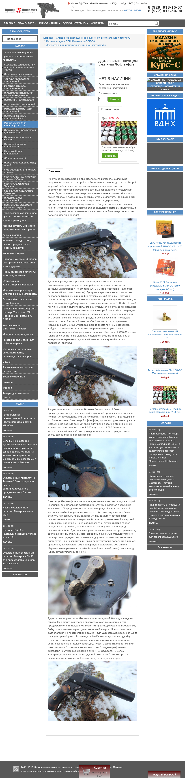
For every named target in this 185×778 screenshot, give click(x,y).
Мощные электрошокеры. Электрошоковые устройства (20, 291)
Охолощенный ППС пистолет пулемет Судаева (20, 178)
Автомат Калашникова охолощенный (16, 80)
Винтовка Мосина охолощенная (13, 152)
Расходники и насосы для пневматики (18, 369)
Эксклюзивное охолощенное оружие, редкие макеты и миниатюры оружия (20, 216)
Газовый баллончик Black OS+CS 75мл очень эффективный (165, 330)
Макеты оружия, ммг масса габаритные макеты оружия (19, 227)
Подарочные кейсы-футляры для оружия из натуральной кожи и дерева (20, 262)
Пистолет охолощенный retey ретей (20, 164)
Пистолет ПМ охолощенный (19, 104)
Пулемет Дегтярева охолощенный (15, 145)
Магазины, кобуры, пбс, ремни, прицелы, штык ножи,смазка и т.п (17, 244)
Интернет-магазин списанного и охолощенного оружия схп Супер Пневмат (78, 767)
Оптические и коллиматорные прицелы (18, 282)
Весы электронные (14, 376)
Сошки (6, 361)
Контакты (97, 23)
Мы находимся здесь (165, 168)
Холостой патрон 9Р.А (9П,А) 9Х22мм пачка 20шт (165, 408)
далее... (7, 430)
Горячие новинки (165, 212)
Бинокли (8, 382)
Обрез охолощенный (15, 157)
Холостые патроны (14, 253)
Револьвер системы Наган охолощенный (18, 110)
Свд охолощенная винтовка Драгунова (18, 192)
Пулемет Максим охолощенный (13, 199)
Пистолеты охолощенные (18, 74)
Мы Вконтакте (165, 139)
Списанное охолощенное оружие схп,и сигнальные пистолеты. (18, 56)
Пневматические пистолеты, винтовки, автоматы (19, 273)
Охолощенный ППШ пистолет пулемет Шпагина (20, 131)
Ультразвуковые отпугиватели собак (14, 326)
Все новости (165, 547)
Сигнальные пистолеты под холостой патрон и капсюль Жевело (19, 67)
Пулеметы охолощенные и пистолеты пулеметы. (18, 94)
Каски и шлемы (12, 235)
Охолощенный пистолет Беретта (17, 138)
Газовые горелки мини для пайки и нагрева (18, 341)
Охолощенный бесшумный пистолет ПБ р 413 (18, 206)
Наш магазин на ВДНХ (165, 95)
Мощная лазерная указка (18, 334)
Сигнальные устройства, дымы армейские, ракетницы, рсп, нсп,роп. (17, 352)
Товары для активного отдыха (16, 395)
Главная (9, 23)
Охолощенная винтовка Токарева (16, 185)
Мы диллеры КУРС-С (165, 31)
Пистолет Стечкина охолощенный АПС (15, 117)
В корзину (114, 99)
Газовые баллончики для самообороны (17, 301)
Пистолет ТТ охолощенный (19, 99)
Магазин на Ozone (165, 75)
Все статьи (20, 574)
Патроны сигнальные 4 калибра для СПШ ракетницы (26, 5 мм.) (165, 369)
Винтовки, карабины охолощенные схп (15, 87)
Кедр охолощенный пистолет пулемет (20, 171)
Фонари (7, 387)
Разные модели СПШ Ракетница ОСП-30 (15, 124)
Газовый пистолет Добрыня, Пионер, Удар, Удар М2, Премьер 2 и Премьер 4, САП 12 (19, 314)
